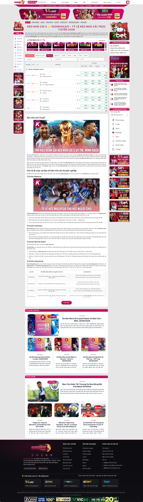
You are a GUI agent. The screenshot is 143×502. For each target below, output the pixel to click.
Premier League (73, 5)
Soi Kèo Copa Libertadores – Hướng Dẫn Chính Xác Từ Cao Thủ (121, 99)
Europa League (63, 5)
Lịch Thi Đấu (64, 2)
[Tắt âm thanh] (106, 59)
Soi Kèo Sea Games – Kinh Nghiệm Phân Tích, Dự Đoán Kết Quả (120, 84)
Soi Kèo (54, 2)
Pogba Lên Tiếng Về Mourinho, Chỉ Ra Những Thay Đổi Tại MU (39, 424)
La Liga (82, 5)
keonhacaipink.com (114, 468)
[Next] (107, 45)
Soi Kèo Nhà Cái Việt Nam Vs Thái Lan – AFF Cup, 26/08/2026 (93, 359)
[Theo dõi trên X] (42, 455)
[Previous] (25, 45)
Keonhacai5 (30, 155)
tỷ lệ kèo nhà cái (54, 458)
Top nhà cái (94, 2)
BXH (84, 2)
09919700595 (113, 462)
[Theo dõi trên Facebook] (32, 455)
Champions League (51, 5)
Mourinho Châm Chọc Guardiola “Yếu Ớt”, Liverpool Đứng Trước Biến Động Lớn (66, 424)
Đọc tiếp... (67, 302)
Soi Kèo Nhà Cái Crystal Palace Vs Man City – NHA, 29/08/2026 (82, 319)
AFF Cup (41, 5)
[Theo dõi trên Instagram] (37, 455)
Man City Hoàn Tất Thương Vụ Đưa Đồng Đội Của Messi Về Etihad (82, 385)
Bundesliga (89, 5)
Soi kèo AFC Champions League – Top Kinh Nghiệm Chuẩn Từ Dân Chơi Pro (120, 104)
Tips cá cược (107, 2)
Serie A (96, 5)
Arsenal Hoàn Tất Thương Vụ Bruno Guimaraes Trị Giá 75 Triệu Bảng (93, 424)
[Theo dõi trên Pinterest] (46, 455)
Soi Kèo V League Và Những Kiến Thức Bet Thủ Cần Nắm (120, 94)
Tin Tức (118, 2)
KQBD (75, 2)
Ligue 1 (102, 5)
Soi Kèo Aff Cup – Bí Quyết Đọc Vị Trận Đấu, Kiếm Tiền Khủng (120, 89)
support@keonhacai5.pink (115, 465)
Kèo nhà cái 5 (29, 33)
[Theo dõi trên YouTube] (51, 455)
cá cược (87, 213)
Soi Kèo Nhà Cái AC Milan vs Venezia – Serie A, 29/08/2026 (67, 359)
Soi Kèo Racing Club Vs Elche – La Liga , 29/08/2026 (39, 358)
